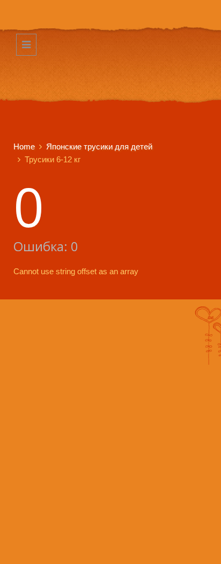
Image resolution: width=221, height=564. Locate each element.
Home (24, 146)
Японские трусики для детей (99, 146)
